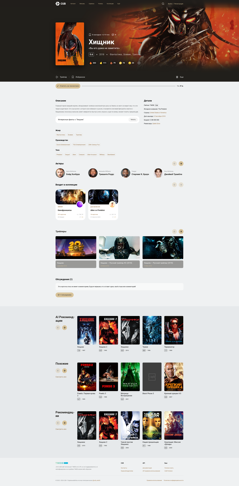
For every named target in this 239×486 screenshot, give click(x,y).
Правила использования (154, 480)
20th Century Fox (94, 145)
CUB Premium (168, 471)
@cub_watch (96, 480)
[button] (181, 163)
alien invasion (92, 155)
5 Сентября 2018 (159, 116)
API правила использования (151, 471)
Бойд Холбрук (73, 174)
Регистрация (178, 4)
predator (59, 155)
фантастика (116, 54)
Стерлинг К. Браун (140, 174)
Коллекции (110, 3)
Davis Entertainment (63, 145)
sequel (67, 155)
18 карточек (94, 214)
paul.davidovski (95, 207)
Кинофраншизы (65, 210)
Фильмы (82, 3)
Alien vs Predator (97, 210)
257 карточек (62, 214)
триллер (136, 54)
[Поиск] (163, 4)
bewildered (111, 155)
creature (81, 155)
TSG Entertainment (79, 145)
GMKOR (60, 207)
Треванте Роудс (106, 174)
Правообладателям (127, 471)
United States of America (158, 113)
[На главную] (61, 4)
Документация (147, 468)
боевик (127, 54)
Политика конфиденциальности (173, 480)
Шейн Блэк (156, 123)
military (102, 155)
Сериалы (91, 3)
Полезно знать (169, 468)
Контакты (124, 468)
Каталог (73, 3)
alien (74, 155)
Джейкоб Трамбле (173, 174)
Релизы (100, 3)
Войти (170, 4)
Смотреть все (61, 377)
